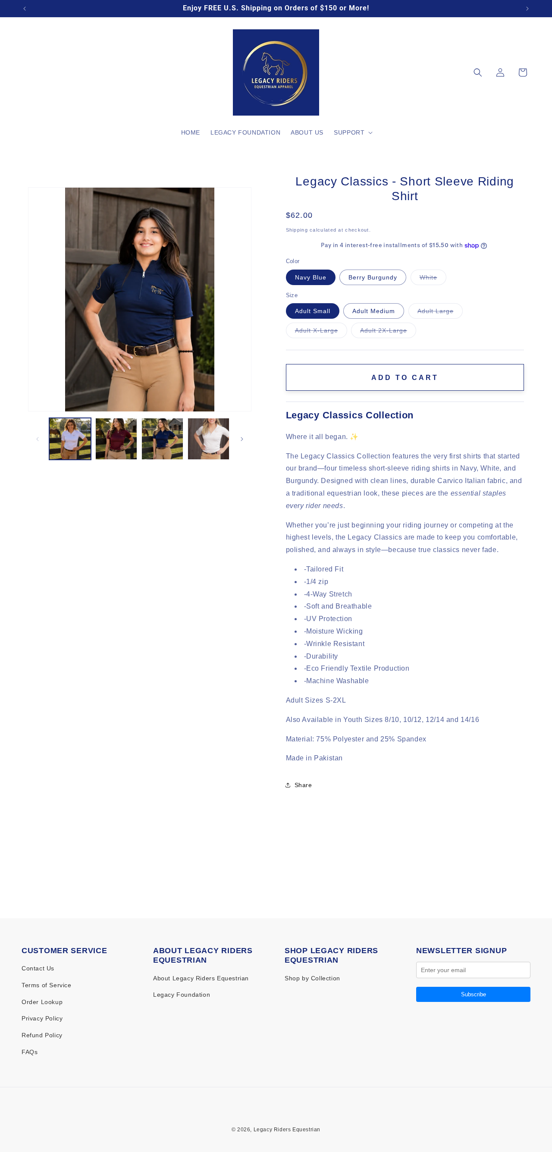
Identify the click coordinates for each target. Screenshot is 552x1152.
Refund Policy (42, 1035)
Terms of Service (47, 985)
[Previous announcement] (24, 8)
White (433, 279)
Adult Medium (373, 311)
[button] (352, 132)
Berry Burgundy (372, 277)
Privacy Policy (42, 1018)
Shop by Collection (312, 978)
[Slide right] (241, 439)
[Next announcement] (527, 8)
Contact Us (38, 968)
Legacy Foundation (181, 994)
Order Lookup (42, 1001)
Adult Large (440, 313)
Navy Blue (310, 277)
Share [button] (303, 785)
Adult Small (312, 311)
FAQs (30, 1051)
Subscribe (473, 994)
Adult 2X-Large (388, 332)
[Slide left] (37, 439)
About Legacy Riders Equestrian (201, 978)
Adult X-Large (321, 332)
